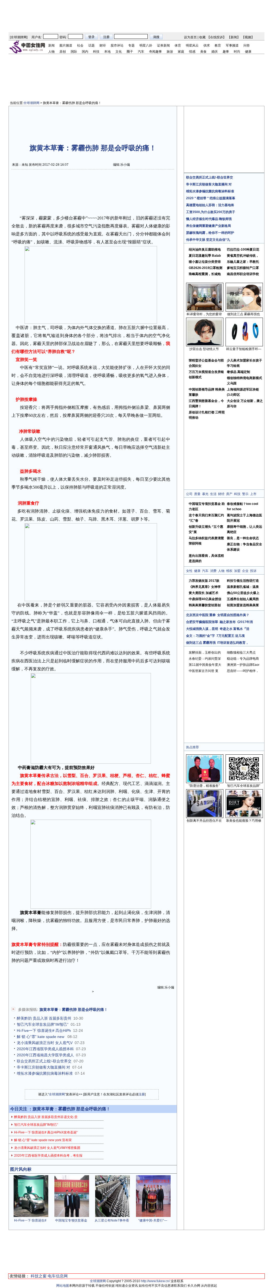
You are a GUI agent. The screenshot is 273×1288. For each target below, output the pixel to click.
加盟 (237, 571)
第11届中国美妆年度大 (205, 665)
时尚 (237, 51)
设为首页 (190, 37)
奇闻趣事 (155, 51)
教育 (218, 45)
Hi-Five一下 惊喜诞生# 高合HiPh (44, 1030)
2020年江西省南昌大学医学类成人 (45, 1055)
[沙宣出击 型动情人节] (204, 344)
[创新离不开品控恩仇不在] (204, 816)
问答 (246, 45)
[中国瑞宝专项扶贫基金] (71, 1216)
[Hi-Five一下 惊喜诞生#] (31, 1216)
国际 (74, 51)
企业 (245, 571)
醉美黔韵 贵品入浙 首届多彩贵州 (44, 1018)
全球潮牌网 (19, 37)
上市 (253, 494)
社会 (80, 45)
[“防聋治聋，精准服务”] (204, 781)
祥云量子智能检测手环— (243, 349)
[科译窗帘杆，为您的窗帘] (204, 309)
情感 (192, 51)
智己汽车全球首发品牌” (243, 786)
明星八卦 (145, 45)
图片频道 (65, 45)
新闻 (234, 37)
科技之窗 (39, 1276)
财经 (102, 45)
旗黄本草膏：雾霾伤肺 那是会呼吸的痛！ (73, 1009)
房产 (229, 494)
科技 (96, 51)
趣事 (226, 51)
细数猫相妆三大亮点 (241, 652)
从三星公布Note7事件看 (112, 1220)
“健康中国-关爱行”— (152, 1220)
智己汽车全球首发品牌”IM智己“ (43, 1024)
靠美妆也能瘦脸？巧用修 (243, 820)
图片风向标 (20, 1169)
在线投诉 (216, 37)
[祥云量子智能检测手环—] (244, 344)
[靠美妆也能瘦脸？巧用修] (244, 816)
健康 (248, 51)
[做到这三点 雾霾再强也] (244, 309)
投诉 (253, 571)
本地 (107, 51)
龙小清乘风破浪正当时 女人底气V (45, 1043)
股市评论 (117, 45)
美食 (203, 51)
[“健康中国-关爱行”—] (153, 1216)
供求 (206, 45)
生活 (213, 494)
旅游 (170, 51)
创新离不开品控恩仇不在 (204, 820)
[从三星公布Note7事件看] (112, 1216)
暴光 (205, 494)
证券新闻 (163, 45)
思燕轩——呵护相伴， (243, 671)
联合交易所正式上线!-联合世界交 (44, 1061)
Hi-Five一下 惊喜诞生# (30, 1220)
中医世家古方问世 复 (203, 671)
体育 (178, 45)
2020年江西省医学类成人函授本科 (45, 1049)
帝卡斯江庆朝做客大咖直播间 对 (43, 1067)
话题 (91, 45)
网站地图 (62, 1285)
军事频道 (232, 45)
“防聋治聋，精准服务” (204, 786)
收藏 (202, 37)
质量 (197, 494)
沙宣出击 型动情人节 (204, 349)
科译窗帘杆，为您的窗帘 (204, 314)
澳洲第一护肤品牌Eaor (243, 665)
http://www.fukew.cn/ (155, 1281)
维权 (229, 571)
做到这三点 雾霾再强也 (243, 314)
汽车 (141, 51)
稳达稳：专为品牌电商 (243, 658)
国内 (85, 51)
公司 (189, 494)
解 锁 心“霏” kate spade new (41, 1036)
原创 (62, 51)
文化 (118, 51)
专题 (131, 45)
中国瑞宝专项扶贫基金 (71, 1220)
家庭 (181, 51)
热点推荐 (192, 747)
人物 (51, 51)
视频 (248, 37)
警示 (245, 494)
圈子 (130, 51)
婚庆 (214, 51)
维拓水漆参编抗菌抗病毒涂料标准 (45, 1073)
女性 (189, 571)
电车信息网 (58, 1276)
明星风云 (192, 45)
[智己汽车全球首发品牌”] (244, 781)
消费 (213, 571)
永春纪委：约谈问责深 (205, 658)
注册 (141, 1094)
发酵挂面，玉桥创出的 (205, 652)
